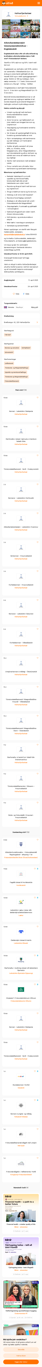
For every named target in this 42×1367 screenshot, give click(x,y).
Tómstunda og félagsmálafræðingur (16, 376)
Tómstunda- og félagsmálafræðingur (16, 368)
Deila (27, 294)
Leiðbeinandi (9, 363)
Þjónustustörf (9, 352)
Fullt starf (8, 335)
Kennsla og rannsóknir (12, 348)
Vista (17, 294)
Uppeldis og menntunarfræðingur (15, 372)
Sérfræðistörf (26, 348)
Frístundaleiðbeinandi (12, 381)
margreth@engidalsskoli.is (14, 234)
